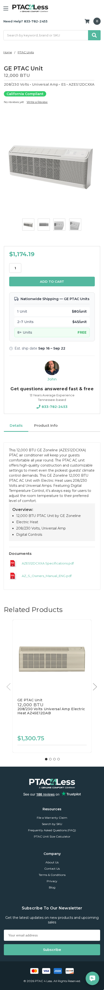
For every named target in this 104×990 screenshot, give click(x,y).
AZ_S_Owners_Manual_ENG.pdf (47, 576)
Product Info (46, 425)
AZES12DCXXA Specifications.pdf (48, 563)
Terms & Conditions (52, 875)
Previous (9, 687)
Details (16, 425)
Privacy (52, 881)
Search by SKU (52, 824)
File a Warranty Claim (52, 817)
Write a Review (37, 102)
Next (95, 687)
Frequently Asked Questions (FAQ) (52, 830)
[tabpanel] (52, 686)
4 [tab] (58, 759)
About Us (52, 862)
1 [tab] (46, 759)
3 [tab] (54, 759)
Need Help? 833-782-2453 (25, 21)
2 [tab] (50, 759)
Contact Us (52, 868)
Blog (52, 887)
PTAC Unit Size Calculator (52, 836)
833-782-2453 (54, 407)
